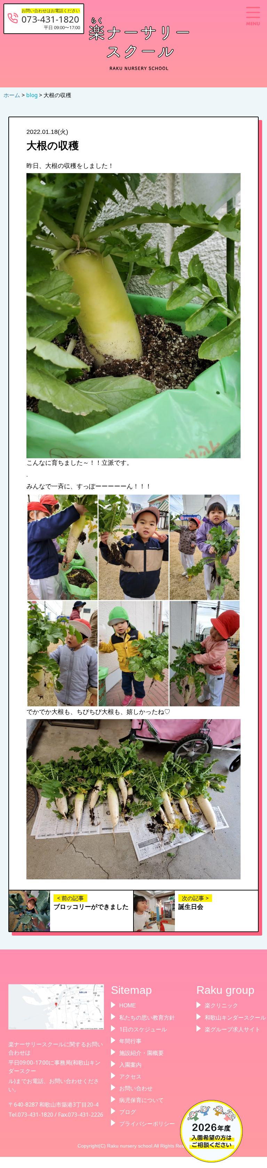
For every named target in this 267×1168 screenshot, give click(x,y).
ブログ (127, 1112)
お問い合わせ (136, 1088)
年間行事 (130, 1041)
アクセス (130, 1076)
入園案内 (130, 1064)
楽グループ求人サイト (232, 1029)
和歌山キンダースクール (235, 1017)
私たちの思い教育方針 (147, 1017)
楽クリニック (221, 1005)
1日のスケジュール (143, 1029)
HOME (127, 1005)
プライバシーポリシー (147, 1123)
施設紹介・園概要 (141, 1053)
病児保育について (141, 1100)
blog (32, 95)
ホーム (12, 95)
